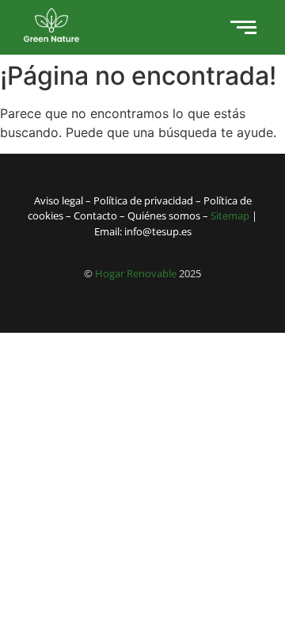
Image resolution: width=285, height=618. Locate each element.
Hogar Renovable (136, 273)
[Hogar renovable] (51, 25)
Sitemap (230, 215)
